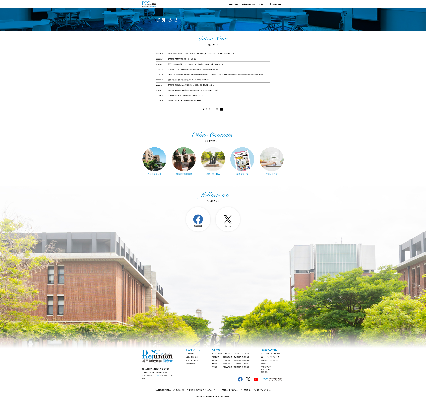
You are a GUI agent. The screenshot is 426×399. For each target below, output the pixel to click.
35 (217, 109)
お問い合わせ (277, 4)
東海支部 (214, 367)
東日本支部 (215, 360)
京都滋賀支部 (227, 357)
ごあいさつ (190, 354)
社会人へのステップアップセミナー (272, 360)
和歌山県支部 (227, 367)
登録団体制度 (190, 364)
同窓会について (232, 4)
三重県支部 (227, 354)
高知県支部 (245, 360)
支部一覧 (216, 349)
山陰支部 (236, 354)
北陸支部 (214, 364)
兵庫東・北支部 (217, 354)
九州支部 (245, 364)
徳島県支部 (237, 367)
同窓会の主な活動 (248, 4)
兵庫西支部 (215, 357)
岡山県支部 (237, 357)
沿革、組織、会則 (192, 357)
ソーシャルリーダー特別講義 (270, 354)
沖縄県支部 (245, 367)
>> (222, 109)
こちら (157, 375)
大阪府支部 (227, 360)
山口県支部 (237, 364)
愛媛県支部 (245, 357)
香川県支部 (245, 354)
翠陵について (264, 4)
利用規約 (264, 372)
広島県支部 (237, 360)
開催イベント (265, 364)
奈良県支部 (227, 364)
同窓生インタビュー (192, 360)
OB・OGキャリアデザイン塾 (270, 357)
